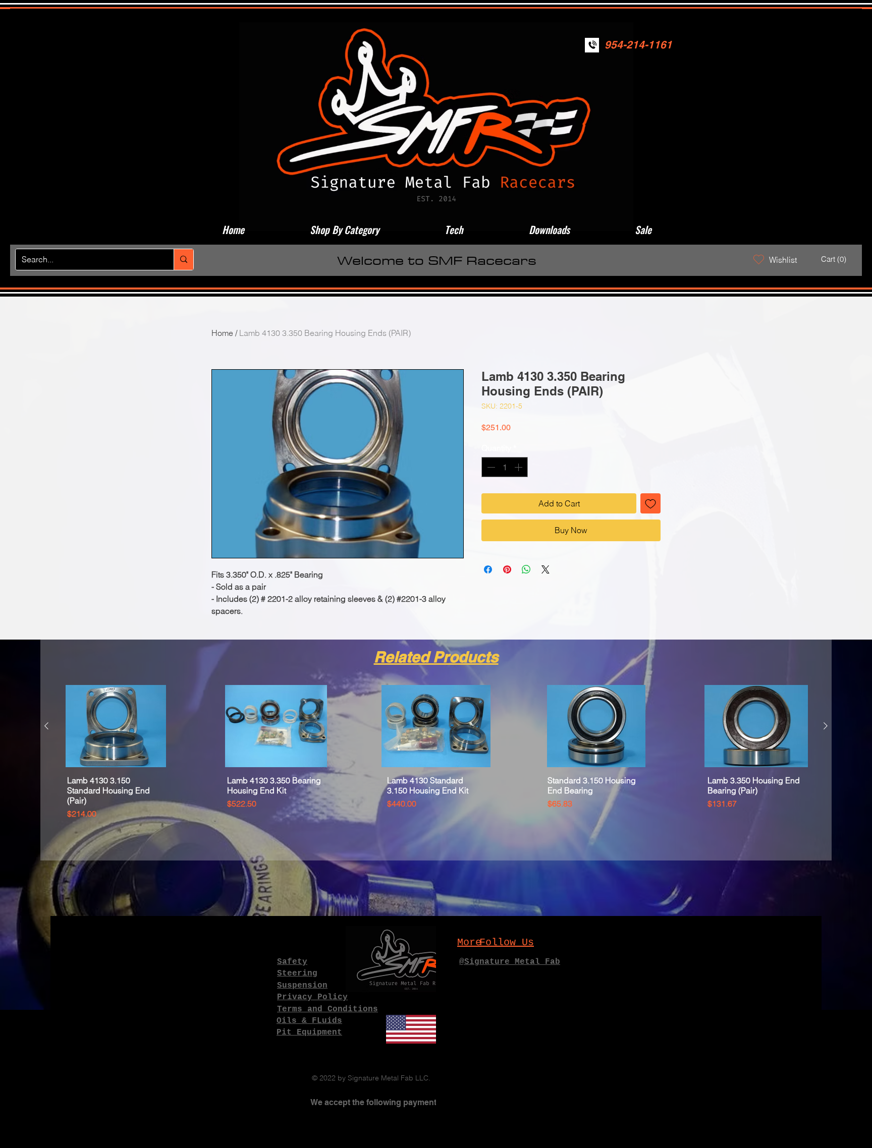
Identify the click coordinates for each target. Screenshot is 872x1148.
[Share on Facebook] (488, 569)
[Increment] (519, 467)
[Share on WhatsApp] (526, 569)
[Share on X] (545, 569)
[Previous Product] (46, 726)
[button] (835, 259)
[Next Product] (826, 726)
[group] (436, 768)
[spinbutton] (504, 467)
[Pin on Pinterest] (507, 569)
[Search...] (183, 259)
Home (222, 333)
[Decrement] (490, 467)
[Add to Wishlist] (650, 503)
